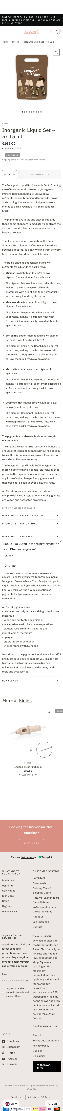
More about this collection (22, 515)
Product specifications (20, 524)
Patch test (39, 878)
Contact (37, 926)
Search (37, 1035)
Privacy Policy (41, 1045)
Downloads (39, 883)
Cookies (37, 1050)
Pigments (7, 885)
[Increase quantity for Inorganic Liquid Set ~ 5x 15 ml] (14, 174)
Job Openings (41, 921)
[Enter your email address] (27, 980)
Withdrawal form (44, 1066)
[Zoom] (56, 52)
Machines (8, 880)
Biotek (15, 42)
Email (5, 974)
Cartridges (8, 890)
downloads (10, 681)
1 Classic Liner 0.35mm (28, 766)
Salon (5, 900)
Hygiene (7, 906)
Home (5, 42)
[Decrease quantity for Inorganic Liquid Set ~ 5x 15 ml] (4, 174)
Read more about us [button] (45, 1026)
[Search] (52, 32)
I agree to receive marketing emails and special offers (17, 992)
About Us (38, 916)
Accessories (9, 911)
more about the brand (18, 536)
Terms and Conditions (46, 1040)
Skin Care (8, 895)
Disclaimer (39, 1055)
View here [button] (31, 843)
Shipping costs (9, 160)
